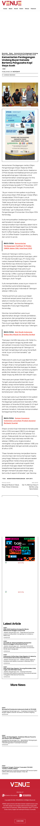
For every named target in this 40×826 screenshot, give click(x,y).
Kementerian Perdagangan (16, 478)
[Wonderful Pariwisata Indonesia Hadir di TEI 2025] (20, 697)
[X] (8, 79)
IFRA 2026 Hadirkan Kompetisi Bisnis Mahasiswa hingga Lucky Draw (16, 629)
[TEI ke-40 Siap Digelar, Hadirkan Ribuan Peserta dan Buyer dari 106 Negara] (20, 725)
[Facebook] (4, 79)
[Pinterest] (13, 79)
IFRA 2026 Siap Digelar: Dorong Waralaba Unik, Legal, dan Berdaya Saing (19, 669)
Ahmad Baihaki (9, 75)
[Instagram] (18, 816)
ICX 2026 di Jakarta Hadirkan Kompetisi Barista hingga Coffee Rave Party (17, 643)
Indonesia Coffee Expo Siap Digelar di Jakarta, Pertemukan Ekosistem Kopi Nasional (19, 657)
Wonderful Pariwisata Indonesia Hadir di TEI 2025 (19, 709)
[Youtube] (25, 816)
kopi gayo (29, 478)
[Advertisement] (20, 33)
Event (5, 627)
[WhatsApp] (17, 79)
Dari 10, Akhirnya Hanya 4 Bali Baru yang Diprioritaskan (30, 487)
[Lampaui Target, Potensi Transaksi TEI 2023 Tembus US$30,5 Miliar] (20, 755)
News (11, 53)
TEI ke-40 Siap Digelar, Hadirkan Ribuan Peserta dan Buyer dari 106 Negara (19, 737)
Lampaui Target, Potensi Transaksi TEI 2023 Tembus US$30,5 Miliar (17, 768)
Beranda (5, 53)
